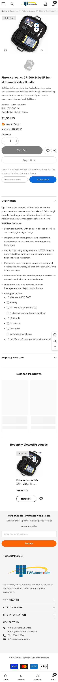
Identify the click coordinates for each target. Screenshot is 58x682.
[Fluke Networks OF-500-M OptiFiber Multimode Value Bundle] (29, 463)
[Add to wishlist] (48, 150)
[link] (14, 420)
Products (14, 11)
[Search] (12, 4)
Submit (29, 543)
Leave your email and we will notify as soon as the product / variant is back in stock (28, 171)
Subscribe (43, 179)
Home (4, 11)
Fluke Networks (18, 104)
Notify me (26, 498)
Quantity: (6, 134)
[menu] (3, 4)
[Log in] (45, 4)
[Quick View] (40, 452)
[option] (29, 34)
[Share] (54, 150)
